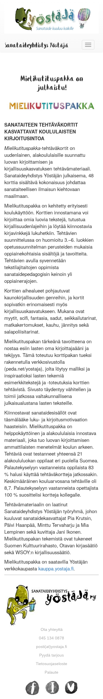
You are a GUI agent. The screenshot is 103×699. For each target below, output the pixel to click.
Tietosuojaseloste (51, 663)
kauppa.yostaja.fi (56, 568)
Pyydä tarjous (51, 655)
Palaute (51, 672)
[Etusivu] (51, 19)
